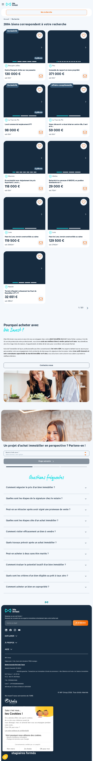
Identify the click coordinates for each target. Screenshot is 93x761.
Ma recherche (46, 12)
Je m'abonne (80, 623)
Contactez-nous (46, 366)
